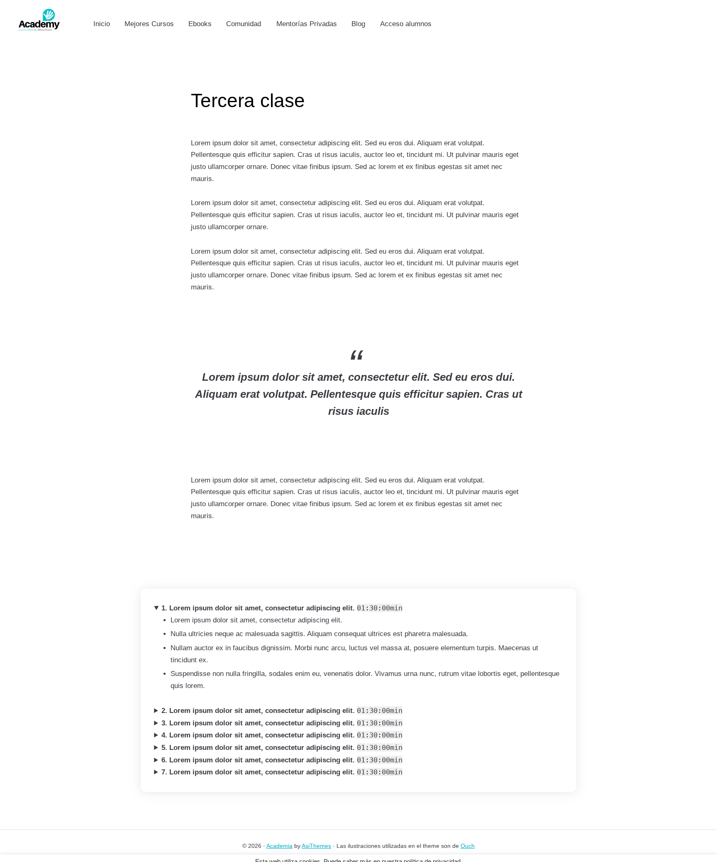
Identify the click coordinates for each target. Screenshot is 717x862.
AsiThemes (316, 845)
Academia (279, 845)
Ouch (468, 845)
